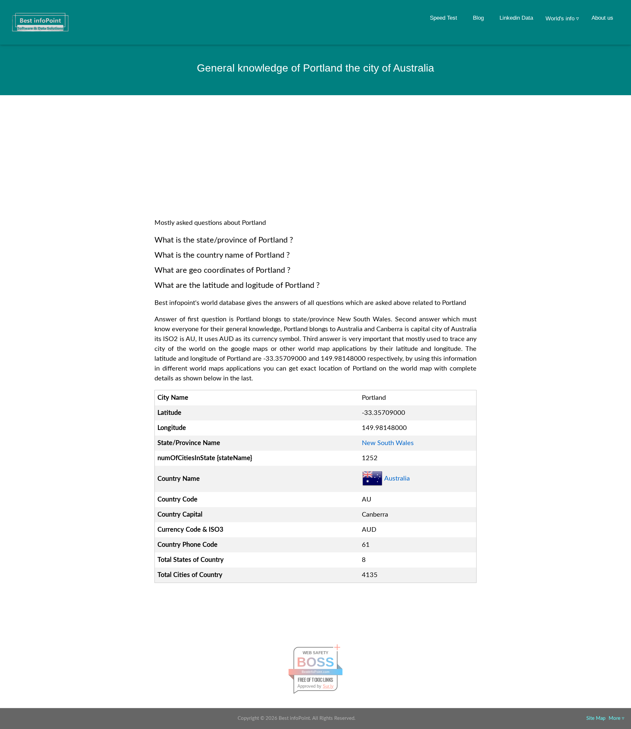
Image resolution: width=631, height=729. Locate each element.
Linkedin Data (516, 18)
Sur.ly (328, 686)
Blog (478, 18)
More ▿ (616, 718)
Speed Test (443, 18)
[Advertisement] (315, 165)
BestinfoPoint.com (315, 672)
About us (602, 18)
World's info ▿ (562, 18)
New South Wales (388, 443)
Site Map (595, 718)
